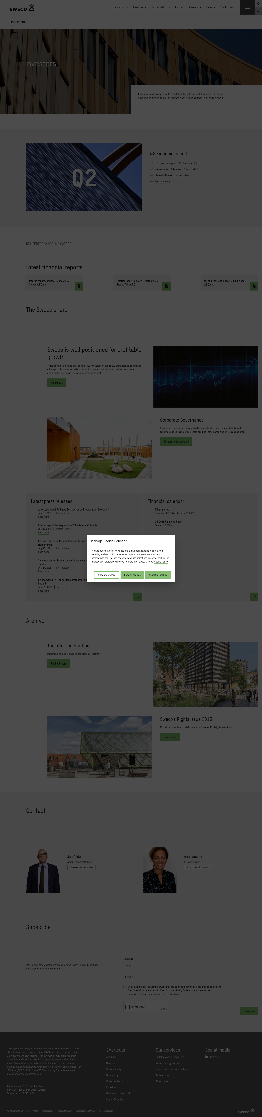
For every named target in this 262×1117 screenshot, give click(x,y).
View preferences (106, 574)
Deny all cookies (132, 574)
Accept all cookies (158, 574)
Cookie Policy (161, 561)
